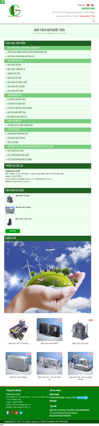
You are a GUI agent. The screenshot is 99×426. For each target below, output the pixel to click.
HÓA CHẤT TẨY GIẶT (14, 78)
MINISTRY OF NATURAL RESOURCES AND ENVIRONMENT (70, 410)
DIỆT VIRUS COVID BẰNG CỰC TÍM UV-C (21, 56)
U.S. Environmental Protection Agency (64, 413)
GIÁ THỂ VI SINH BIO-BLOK (16, 99)
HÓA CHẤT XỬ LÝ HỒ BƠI (16, 87)
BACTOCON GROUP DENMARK (60, 416)
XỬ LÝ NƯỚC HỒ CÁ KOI (15, 151)
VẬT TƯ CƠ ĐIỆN (12, 142)
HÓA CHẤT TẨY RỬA (14, 65)
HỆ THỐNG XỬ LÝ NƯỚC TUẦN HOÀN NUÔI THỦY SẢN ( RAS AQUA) (30, 147)
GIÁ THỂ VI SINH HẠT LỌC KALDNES (19, 108)
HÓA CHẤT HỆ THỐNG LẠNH (17, 82)
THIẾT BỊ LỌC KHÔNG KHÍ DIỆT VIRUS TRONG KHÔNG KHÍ (27, 52)
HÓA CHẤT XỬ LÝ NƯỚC (15, 91)
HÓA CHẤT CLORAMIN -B (16, 69)
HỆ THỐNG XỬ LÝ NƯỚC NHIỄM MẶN (20, 125)
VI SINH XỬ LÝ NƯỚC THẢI (16, 104)
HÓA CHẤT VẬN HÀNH (15, 61)
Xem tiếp (12, 231)
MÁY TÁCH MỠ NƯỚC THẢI (16, 112)
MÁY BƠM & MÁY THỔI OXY (17, 117)
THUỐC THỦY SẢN (13, 74)
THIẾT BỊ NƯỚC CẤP (14, 121)
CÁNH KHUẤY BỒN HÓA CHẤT (17, 134)
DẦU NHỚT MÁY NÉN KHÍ (16, 138)
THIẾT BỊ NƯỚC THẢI (14, 95)
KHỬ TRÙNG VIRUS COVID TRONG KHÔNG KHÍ (23, 48)
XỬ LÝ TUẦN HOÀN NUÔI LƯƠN (18, 155)
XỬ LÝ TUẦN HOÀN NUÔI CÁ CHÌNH (19, 159)
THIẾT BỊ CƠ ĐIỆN (13, 129)
